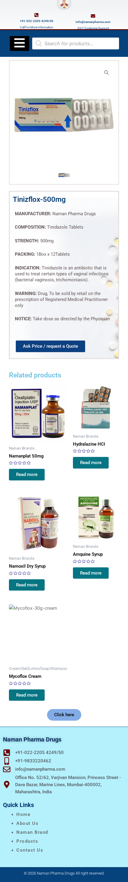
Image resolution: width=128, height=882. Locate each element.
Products (27, 841)
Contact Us (29, 850)
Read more (27, 474)
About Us (27, 823)
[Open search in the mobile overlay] (75, 43)
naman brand (32, 832)
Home (23, 814)
